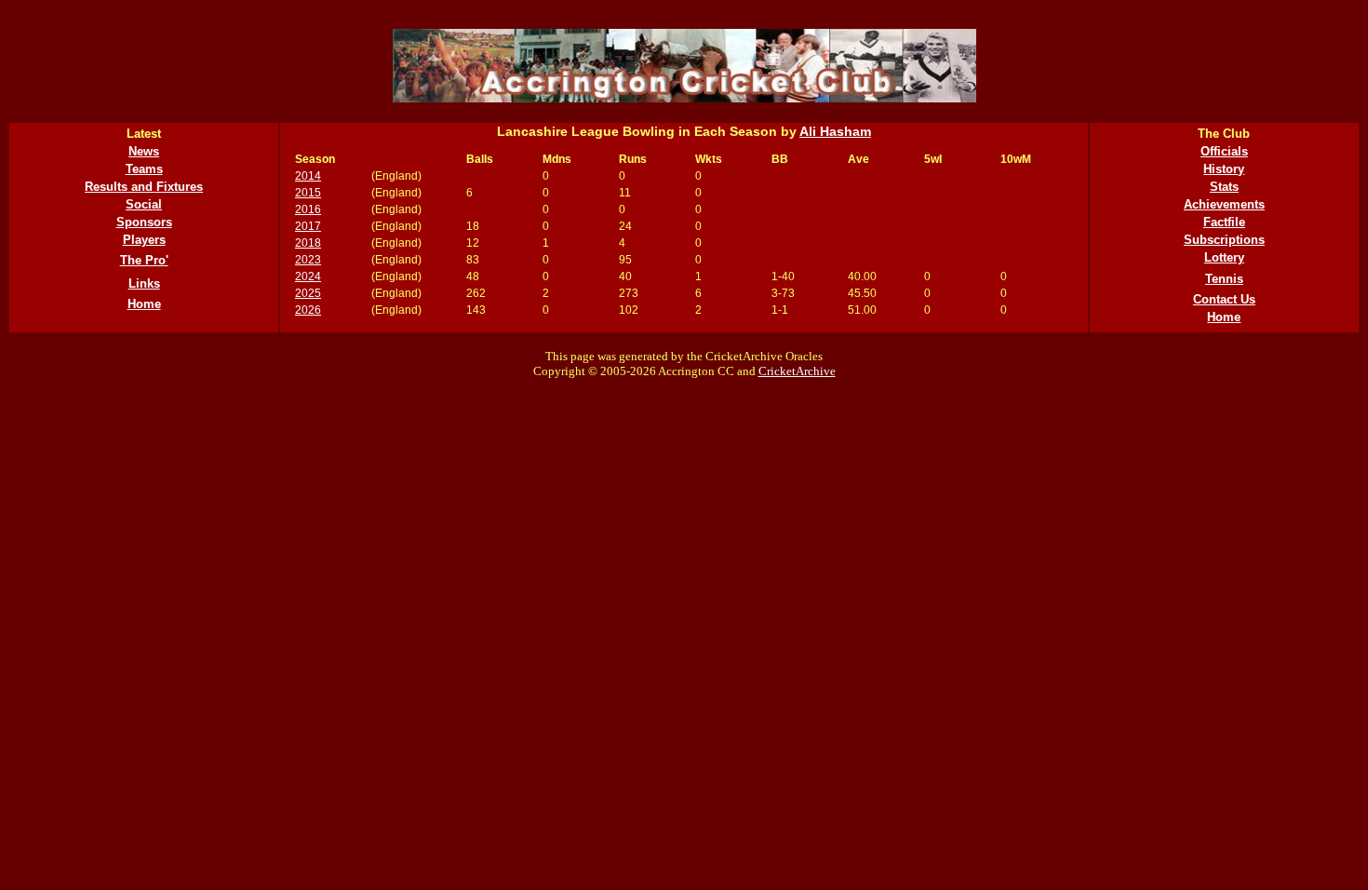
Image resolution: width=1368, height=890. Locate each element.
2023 (308, 259)
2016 (308, 209)
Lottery (1224, 257)
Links (144, 283)
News (143, 151)
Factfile (1224, 222)
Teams (144, 169)
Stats (1224, 187)
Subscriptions (1224, 240)
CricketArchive (797, 371)
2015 (308, 192)
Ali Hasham (835, 131)
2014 (308, 175)
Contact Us (1224, 299)
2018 (308, 242)
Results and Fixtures (144, 187)
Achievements (1224, 204)
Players (144, 240)
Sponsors (144, 222)
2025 (308, 293)
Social (144, 204)
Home (144, 304)
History (1223, 169)
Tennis (1224, 279)
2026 (308, 310)
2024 (308, 276)
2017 (308, 226)
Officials (1224, 151)
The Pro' (144, 260)
